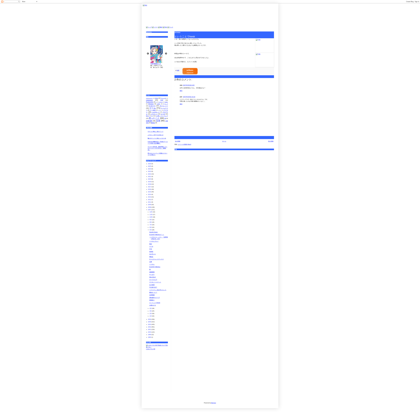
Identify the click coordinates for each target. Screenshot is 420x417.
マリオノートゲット (155, 282)
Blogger (213, 403)
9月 (151, 219)
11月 (151, 214)
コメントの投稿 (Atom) (184, 144)
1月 (151, 316)
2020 (149, 179)
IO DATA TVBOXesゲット (156, 234)
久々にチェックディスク (156, 259)
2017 (149, 187)
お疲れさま (152, 305)
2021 (149, 176)
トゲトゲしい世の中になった (157, 290)
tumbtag (161, 102)
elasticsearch (149, 98)
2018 (149, 184)
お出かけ (152, 106)
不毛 (150, 249)
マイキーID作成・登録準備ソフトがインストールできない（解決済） (157, 148)
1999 (149, 334)
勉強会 (153, 123)
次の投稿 (177, 141)
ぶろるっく (154, 114)
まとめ (163, 114)
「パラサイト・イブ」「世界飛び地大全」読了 (158, 237)
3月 (151, 311)
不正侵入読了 (153, 287)
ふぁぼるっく (155, 112)
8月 (151, 222)
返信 (181, 90)
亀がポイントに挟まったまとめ (157, 138)
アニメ (165, 104)
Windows (151, 104)
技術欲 (151, 251)
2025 (149, 166)
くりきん (152, 264)
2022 (149, 174)
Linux (156, 98)
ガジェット (164, 106)
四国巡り (152, 300)
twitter (166, 102)
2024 (149, 169)
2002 (149, 327)
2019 (149, 181)
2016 (149, 189)
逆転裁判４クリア (154, 297)
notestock (149, 100)
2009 (149, 204)
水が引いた (152, 254)
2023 (149, 171)
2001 (149, 329)
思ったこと (154, 118)
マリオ (151, 246)
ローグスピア (153, 279)
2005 (149, 322)
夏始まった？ (153, 292)
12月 (151, 212)
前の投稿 (270, 141)
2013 (149, 197)
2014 (149, 194)
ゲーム (152, 108)
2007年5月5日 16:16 (189, 97)
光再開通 (152, 295)
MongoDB (163, 98)
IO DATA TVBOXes (154, 267)
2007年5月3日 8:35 (188, 85)
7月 (151, 224)
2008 (149, 207)
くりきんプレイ (153, 241)
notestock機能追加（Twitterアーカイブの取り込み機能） (158, 142)
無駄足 (151, 256)
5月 (151, 230)
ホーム (224, 141)
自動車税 (152, 272)
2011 (149, 202)
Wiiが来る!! (152, 277)
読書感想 (149, 121)
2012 (149, 199)
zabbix (158, 104)
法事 (150, 262)
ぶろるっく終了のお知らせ (155, 135)
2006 (149, 319)
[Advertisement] (224, 166)
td (156, 102)
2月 (151, 313)
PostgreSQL (149, 102)
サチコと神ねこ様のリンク (155, 131)
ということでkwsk (154, 302)
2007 (149, 210)
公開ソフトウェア (162, 116)
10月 (151, 217)
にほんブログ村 (150, 349)
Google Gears (153, 232)
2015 (149, 192)
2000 (149, 332)
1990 (149, 337)
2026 (149, 164)
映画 (147, 116)
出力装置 (152, 285)
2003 (149, 324)
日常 (158, 121)
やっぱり (152, 274)
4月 (151, 308)
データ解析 (153, 110)
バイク (159, 110)
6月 (151, 227)
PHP (161, 100)
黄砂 (150, 244)
